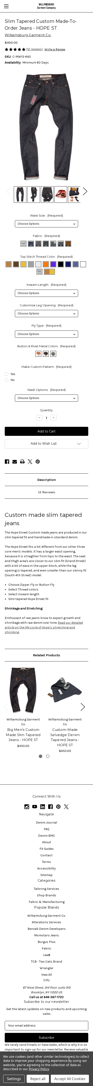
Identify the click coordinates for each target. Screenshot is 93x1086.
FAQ (46, 829)
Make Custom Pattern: (46, 366)
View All (46, 975)
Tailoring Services (46, 889)
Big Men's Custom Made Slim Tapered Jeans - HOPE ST (23, 734)
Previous (8, 191)
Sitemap (46, 875)
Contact (46, 855)
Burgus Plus (47, 942)
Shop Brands (46, 895)
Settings (14, 1078)
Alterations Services (46, 922)
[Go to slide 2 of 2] (47, 756)
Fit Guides (47, 849)
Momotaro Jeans (46, 935)
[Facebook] (7, 461)
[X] (30, 461)
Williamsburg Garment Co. (46, 916)
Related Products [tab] (46, 655)
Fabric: (46, 236)
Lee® (46, 955)
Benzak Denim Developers (47, 929)
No (13, 380)
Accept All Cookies (69, 1078)
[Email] (14, 461)
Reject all (37, 1078)
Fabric (46, 948)
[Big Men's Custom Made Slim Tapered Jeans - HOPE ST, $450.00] (23, 690)
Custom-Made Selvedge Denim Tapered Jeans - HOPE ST (65, 737)
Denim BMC (46, 836)
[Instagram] (26, 806)
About (46, 842)
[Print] (22, 461)
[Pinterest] (37, 461)
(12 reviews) (34, 49)
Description (46, 480)
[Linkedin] (42, 806)
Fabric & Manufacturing (47, 902)
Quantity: (46, 410)
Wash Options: (46, 390)
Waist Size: (46, 215)
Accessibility (46, 868)
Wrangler (46, 968)
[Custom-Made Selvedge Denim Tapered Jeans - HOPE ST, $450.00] (65, 690)
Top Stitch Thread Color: (46, 256)
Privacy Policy (39, 1069)
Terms (46, 862)
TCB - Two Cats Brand (46, 961)
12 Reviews (46, 492)
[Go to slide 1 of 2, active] (40, 756)
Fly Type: (47, 325)
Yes (13, 374)
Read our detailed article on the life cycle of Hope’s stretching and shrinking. (44, 627)
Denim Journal (46, 822)
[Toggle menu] (6, 6)
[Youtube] (34, 806)
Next (84, 191)
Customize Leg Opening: (47, 305)
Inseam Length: (46, 284)
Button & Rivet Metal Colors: (46, 346)
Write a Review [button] (54, 49)
